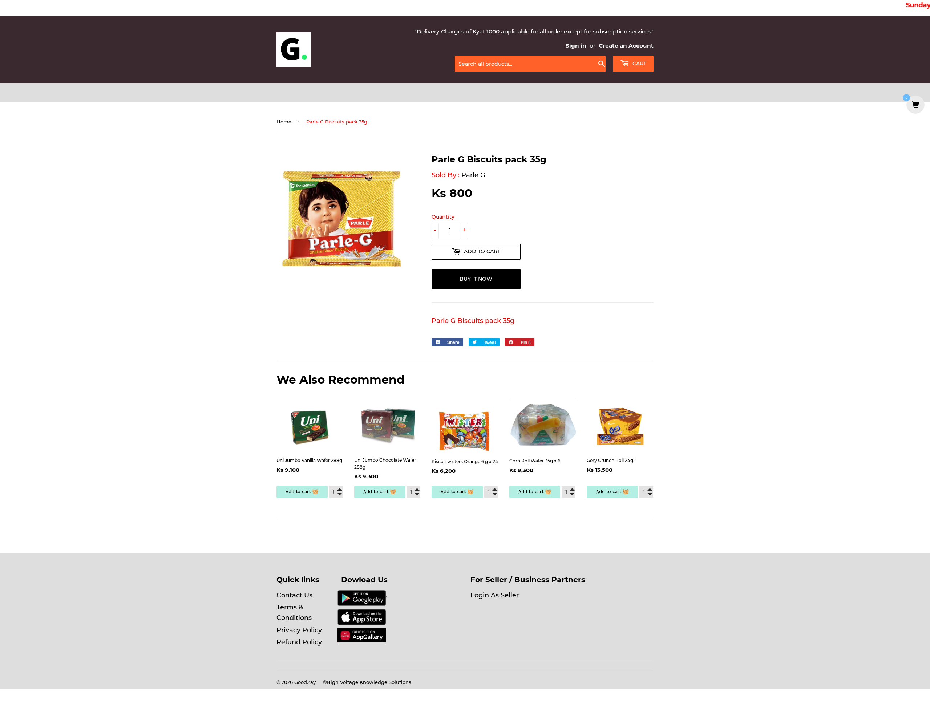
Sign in (576, 45)
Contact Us (294, 595)
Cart (638, 63)
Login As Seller (494, 595)
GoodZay (305, 682)
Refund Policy (299, 642)
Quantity (443, 217)
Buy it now (476, 279)
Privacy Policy (299, 630)
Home (283, 122)
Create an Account (626, 45)
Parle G (473, 175)
